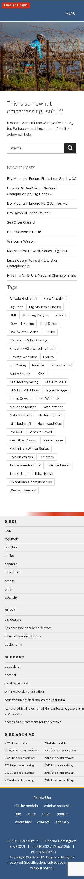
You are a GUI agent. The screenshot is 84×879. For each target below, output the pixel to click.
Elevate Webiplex (23, 357)
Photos (62, 814)
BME (13, 315)
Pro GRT (16, 432)
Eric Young (18, 365)
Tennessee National (25, 465)
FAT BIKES (11, 547)
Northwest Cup (49, 423)
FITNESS (10, 581)
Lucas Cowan (20, 398)
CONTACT (10, 675)
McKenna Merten (23, 407)
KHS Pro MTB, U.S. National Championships (41, 275)
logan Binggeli (57, 390)
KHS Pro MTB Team (25, 390)
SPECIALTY (11, 597)
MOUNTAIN (12, 539)
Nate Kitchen (53, 407)
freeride (38, 365)
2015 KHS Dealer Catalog (59, 772)
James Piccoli (60, 365)
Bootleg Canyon (35, 315)
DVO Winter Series (24, 332)
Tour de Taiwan (58, 465)
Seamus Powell (40, 432)
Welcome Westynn (22, 241)
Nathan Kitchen (50, 415)
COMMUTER (12, 572)
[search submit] (70, 148)
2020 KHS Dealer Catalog (20, 758)
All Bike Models (26, 806)
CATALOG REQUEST (16, 683)
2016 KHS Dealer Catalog (19, 772)
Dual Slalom (49, 323)
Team (46, 814)
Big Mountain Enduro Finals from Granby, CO (42, 179)
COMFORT (11, 564)
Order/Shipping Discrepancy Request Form (35, 700)
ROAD (8, 530)
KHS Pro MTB (55, 382)
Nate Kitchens (21, 415)
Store (31, 814)
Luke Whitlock (48, 398)
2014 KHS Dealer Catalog (19, 780)
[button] (70, 13)
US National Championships (31, 482)
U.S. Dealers (13, 619)
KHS (41, 373)
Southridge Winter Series (29, 448)
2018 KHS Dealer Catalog (19, 765)
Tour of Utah (19, 473)
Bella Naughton (55, 298)
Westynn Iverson (23, 490)
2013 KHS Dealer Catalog (59, 780)
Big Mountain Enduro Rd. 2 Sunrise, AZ (37, 203)
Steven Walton (21, 457)
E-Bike (50, 332)
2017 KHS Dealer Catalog (59, 765)
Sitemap (62, 822)
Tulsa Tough (44, 473)
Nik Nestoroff (20, 423)
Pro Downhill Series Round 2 (29, 213)
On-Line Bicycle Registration (24, 691)
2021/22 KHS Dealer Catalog (61, 750)
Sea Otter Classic (23, 440)
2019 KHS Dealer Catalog (59, 758)
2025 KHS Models (16, 743)
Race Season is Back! (24, 232)
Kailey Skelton (21, 373)
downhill (60, 315)
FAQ (18, 814)
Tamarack (46, 457)
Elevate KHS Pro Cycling (28, 340)
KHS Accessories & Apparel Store (28, 628)
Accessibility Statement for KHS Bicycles (33, 722)
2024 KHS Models (55, 743)
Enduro (48, 357)
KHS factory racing (24, 382)
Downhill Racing (22, 323)
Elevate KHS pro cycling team (33, 348)
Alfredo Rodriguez (23, 298)
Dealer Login (16, 5)
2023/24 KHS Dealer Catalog (21, 750)
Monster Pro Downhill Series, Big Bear (37, 251)
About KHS (12, 666)
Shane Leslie (53, 440)
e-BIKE (9, 555)
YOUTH (9, 589)
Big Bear (16, 307)
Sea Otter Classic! (21, 222)
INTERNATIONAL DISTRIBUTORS (23, 636)
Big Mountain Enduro (45, 307)
